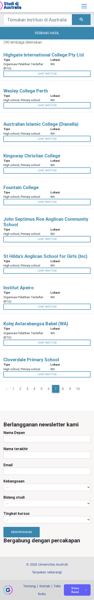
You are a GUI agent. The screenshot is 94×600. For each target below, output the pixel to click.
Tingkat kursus (16, 513)
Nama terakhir (15, 448)
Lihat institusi (47, 73)
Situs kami (75, 590)
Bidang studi (14, 497)
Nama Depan (14, 432)
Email (8, 465)
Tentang (29, 586)
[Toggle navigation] (84, 6)
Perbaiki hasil (47, 33)
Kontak (44, 586)
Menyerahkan (21, 532)
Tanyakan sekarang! (47, 572)
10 (78, 389)
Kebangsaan (13, 481)
